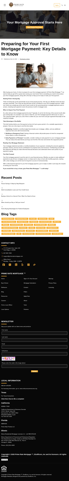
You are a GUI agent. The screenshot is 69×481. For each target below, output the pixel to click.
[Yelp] (22, 264)
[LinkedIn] (16, 264)
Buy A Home (4, 283)
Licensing (51, 287)
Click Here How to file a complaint (12, 399)
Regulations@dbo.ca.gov (8, 414)
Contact (26, 287)
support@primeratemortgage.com (13, 256)
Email (3, 344)
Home (3, 278)
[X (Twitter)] (10, 264)
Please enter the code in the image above (13, 363)
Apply (57, 5)
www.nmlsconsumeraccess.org (28, 388)
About (25, 300)
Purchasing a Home (25, 59)
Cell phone (5, 350)
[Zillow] (34, 264)
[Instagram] (28, 264)
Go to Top (4, 459)
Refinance (4, 287)
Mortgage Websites (6, 476)
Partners (26, 309)
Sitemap (51, 278)
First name (5, 330)
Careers (3, 300)
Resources (4, 296)
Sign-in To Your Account (30, 278)
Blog (2, 292)
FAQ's (25, 292)
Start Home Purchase (34, 27)
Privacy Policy (52, 283)
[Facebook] (3, 264)
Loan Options (5, 309)
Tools (25, 305)
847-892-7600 (8, 253)
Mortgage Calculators (30, 283)
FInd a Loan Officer (6, 305)
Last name (5, 337)
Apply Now (27, 296)
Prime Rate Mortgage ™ (24, 454)
